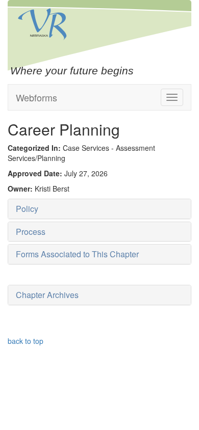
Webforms (36, 97)
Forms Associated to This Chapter (77, 254)
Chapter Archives (47, 295)
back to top (25, 341)
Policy (27, 208)
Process (30, 231)
